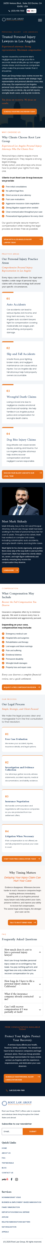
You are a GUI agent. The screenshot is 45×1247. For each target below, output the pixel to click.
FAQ (3, 1158)
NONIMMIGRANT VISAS (11, 1197)
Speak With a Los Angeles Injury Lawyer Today (18, 241)
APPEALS (5, 1232)
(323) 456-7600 (17, 11)
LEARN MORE (9, 570)
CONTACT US (7, 1173)
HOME (4, 1148)
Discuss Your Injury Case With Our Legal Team (19, 474)
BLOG (4, 1168)
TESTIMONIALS (8, 1163)
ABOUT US (6, 1153)
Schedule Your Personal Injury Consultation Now (20, 1078)
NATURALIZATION (9, 1227)
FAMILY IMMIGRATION (11, 1207)
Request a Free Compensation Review (20, 687)
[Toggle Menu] (40, 20)
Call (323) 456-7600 (16, 1090)
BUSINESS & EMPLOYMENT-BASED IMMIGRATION (21, 1202)
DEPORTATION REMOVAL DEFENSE (15, 1212)
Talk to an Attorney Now (21, 922)
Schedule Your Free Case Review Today (19, 111)
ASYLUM (5, 1217)
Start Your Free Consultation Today (20, 859)
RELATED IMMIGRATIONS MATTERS (16, 1222)
